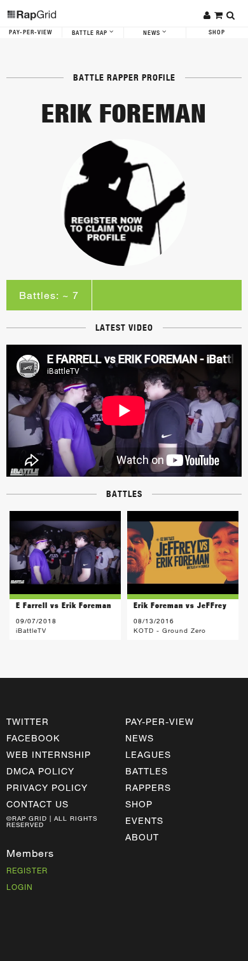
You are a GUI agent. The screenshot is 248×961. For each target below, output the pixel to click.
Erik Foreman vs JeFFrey (180, 605)
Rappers (148, 787)
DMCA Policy (40, 770)
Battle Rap (90, 33)
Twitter (27, 721)
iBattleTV (31, 630)
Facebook (33, 737)
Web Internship (48, 754)
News (152, 33)
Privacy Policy (47, 787)
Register (27, 870)
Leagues (148, 754)
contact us (37, 804)
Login (19, 887)
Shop (139, 804)
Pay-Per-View (30, 32)
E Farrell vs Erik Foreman (63, 605)
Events (144, 820)
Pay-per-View (159, 721)
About (142, 837)
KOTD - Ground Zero (170, 630)
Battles (146, 770)
